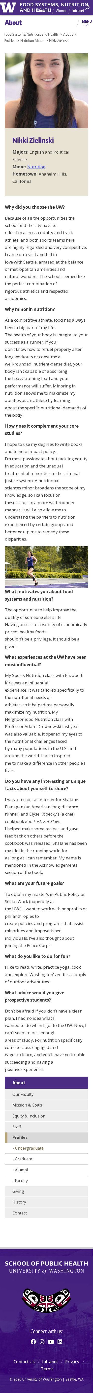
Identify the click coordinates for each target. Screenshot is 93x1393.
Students (43, 10)
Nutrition (36, 167)
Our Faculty (22, 1094)
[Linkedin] (60, 1341)
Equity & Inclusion (28, 1116)
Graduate (23, 1159)
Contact (19, 1213)
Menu (87, 21)
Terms (47, 1369)
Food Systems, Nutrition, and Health (55, 5)
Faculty (21, 1180)
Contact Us (24, 1361)
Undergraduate (29, 1148)
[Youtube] (51, 1341)
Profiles (20, 1137)
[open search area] (87, 7)
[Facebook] (33, 1341)
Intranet (78, 10)
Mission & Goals (27, 1105)
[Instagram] (42, 1341)
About (18, 1083)
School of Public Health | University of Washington (46, 1267)
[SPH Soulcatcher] (46, 1300)
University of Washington (9, 6)
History (19, 1202)
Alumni (61, 10)
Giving (18, 1191)
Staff (16, 1126)
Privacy (72, 1361)
